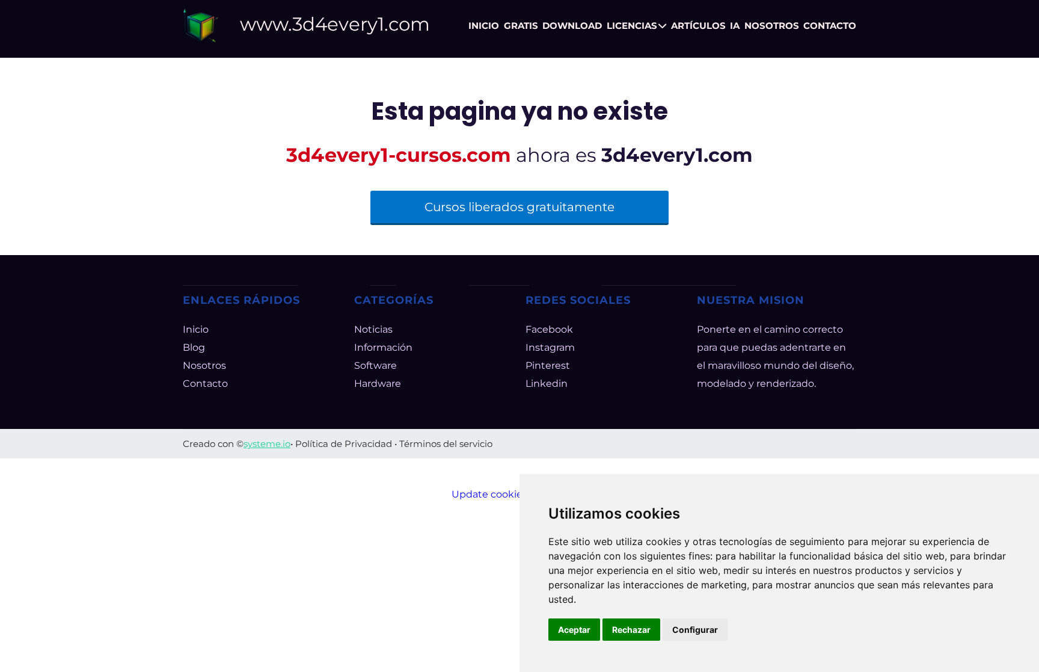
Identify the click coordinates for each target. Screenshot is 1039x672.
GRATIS (521, 25)
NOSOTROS (771, 25)
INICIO (483, 25)
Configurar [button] (695, 629)
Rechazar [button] (631, 629)
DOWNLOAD (572, 25)
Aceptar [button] (574, 629)
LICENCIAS (632, 25)
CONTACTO (829, 25)
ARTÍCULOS (698, 25)
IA (735, 25)
